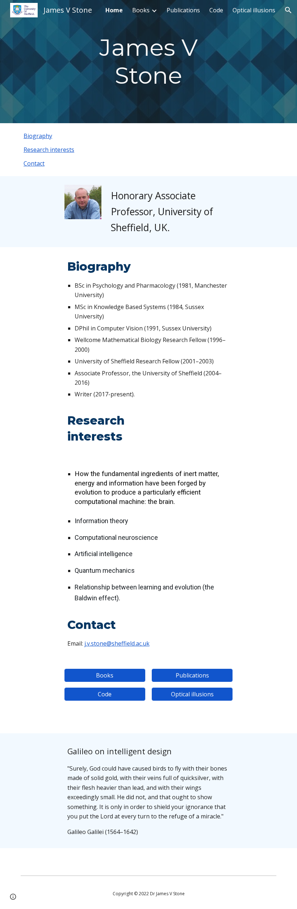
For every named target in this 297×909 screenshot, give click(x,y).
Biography (38, 136)
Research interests (49, 150)
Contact (34, 163)
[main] (148, 61)
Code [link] (216, 10)
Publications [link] (183, 10)
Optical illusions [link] (254, 10)
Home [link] (114, 10)
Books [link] (141, 10)
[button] (288, 10)
